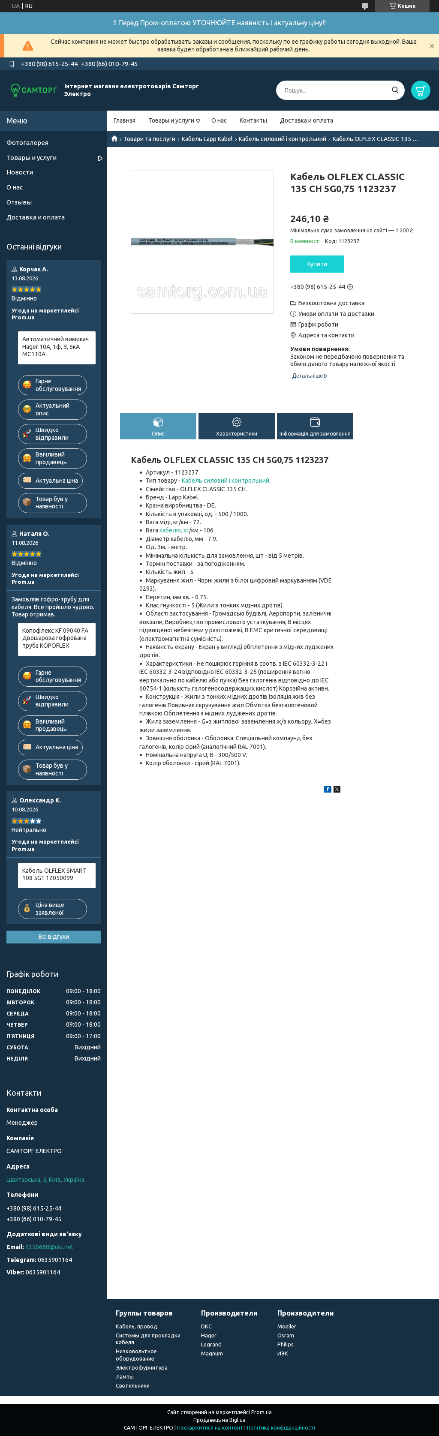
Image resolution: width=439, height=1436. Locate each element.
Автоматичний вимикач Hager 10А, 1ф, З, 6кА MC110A (55, 346)
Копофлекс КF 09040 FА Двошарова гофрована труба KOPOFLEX (55, 638)
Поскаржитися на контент (210, 1427)
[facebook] (327, 790)
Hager (208, 1335)
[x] (337, 790)
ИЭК (282, 1353)
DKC (206, 1326)
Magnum (212, 1353)
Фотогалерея (27, 142)
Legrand (211, 1344)
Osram (285, 1335)
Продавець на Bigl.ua (219, 1420)
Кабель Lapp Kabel (207, 138)
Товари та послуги (149, 138)
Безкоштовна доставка (331, 303)
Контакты (253, 120)
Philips (285, 1344)
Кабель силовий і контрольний (282, 138)
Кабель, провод (136, 1326)
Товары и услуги (171, 120)
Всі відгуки (54, 936)
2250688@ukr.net (49, 1247)
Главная (124, 120)
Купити (317, 264)
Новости (19, 172)
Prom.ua (261, 1412)
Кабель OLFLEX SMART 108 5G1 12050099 (54, 874)
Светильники (133, 1385)
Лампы (125, 1376)
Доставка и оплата (306, 120)
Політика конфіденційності (281, 1427)
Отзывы (19, 202)
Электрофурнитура (142, 1367)
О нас (219, 120)
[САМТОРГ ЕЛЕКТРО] (34, 90)
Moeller (286, 1326)
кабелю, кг (174, 530)
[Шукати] (395, 90)
